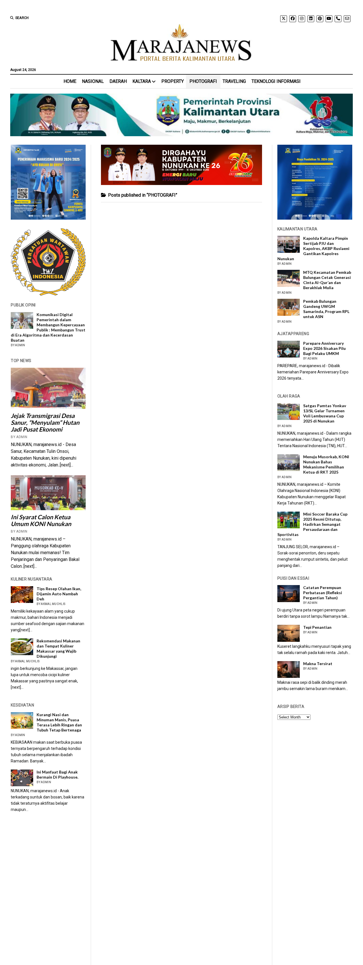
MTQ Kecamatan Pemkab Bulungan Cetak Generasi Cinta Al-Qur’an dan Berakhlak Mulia (327, 280)
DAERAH (118, 81)
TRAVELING (234, 81)
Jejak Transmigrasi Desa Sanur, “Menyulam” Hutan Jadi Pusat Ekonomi (45, 422)
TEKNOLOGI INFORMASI (276, 81)
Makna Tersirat (317, 663)
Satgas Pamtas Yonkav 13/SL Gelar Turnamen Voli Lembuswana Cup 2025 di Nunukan (324, 413)
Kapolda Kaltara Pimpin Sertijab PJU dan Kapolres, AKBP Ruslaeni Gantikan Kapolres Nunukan (313, 248)
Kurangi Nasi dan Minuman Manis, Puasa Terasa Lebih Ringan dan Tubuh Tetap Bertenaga (59, 722)
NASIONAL (93, 81)
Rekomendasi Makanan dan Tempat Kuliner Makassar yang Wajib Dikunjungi (58, 648)
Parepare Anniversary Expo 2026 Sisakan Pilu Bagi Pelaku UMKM (324, 348)
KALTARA (141, 81)
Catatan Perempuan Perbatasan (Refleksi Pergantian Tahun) (322, 592)
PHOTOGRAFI (203, 81)
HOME (70, 81)
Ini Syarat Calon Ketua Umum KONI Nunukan (41, 520)
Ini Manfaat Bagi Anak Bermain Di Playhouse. (57, 774)
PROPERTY (172, 81)
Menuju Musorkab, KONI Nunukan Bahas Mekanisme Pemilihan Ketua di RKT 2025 (326, 464)
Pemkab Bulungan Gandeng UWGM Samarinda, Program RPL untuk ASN (326, 309)
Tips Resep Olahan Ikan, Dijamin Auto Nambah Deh (59, 593)
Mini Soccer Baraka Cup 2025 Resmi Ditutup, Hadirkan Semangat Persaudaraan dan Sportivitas (312, 524)
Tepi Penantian (317, 627)
